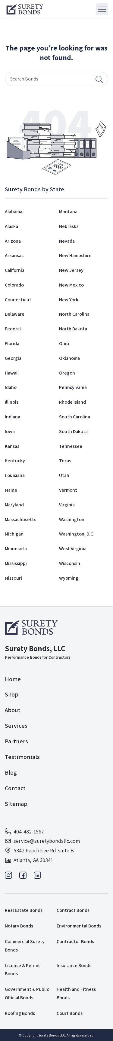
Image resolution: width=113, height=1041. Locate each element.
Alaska (11, 226)
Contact (15, 788)
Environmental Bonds (79, 926)
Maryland (14, 505)
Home (13, 679)
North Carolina (74, 314)
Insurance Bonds (74, 965)
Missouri (13, 578)
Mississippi (16, 563)
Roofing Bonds (20, 1013)
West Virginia (72, 548)
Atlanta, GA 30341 (33, 860)
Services (16, 726)
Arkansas (14, 255)
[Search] (99, 79)
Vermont (68, 490)
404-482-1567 (29, 831)
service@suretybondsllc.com (47, 840)
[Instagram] (8, 876)
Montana (68, 211)
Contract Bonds (73, 910)
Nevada (67, 241)
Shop (11, 694)
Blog (11, 772)
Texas (65, 460)
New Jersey (71, 270)
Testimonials (22, 757)
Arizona (13, 241)
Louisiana (15, 475)
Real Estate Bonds (23, 910)
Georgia (13, 358)
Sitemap (16, 804)
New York (68, 299)
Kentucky (15, 460)
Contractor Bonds (75, 941)
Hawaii (12, 373)
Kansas (12, 446)
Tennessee (70, 446)
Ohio (64, 343)
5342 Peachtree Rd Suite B (44, 850)
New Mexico (71, 285)
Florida (12, 343)
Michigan (14, 534)
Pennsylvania (73, 387)
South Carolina (74, 417)
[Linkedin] (37, 876)
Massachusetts (20, 519)
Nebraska (69, 226)
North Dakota (73, 329)
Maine (11, 490)
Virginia (67, 505)
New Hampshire (75, 255)
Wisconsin (69, 563)
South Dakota (73, 431)
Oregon (67, 373)
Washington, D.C (76, 534)
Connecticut (18, 299)
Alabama (13, 211)
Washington (71, 519)
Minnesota (16, 548)
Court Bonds (70, 1013)
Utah (64, 475)
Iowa (10, 431)
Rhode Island (72, 402)
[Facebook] (23, 876)
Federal (13, 329)
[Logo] (25, 9)
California (14, 270)
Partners (16, 741)
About (12, 710)
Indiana (12, 417)
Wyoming (68, 578)
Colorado (14, 285)
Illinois (11, 402)
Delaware (14, 314)
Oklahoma (69, 358)
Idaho (11, 387)
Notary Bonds (19, 926)
